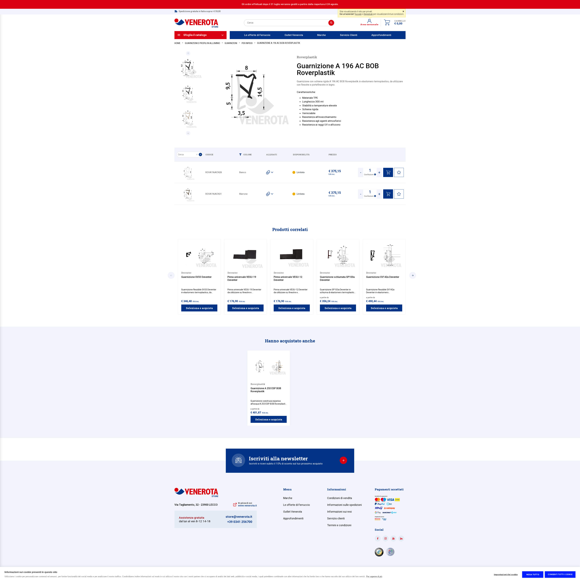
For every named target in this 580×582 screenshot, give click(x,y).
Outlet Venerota (294, 35)
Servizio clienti (336, 518)
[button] (370, 23)
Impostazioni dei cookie (506, 574)
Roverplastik (307, 57)
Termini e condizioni (339, 525)
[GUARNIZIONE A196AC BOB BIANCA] (188, 172)
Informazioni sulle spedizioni (344, 504)
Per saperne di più (374, 576)
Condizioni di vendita (339, 498)
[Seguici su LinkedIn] (401, 538)
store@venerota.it (239, 516)
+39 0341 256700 (239, 521)
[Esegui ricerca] (331, 23)
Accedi (358, 14)
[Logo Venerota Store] (196, 496)
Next (188, 133)
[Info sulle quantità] (375, 174)
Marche (321, 35)
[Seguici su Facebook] (378, 538)
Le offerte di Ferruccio (257, 35)
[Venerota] (196, 21)
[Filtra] (241, 154)
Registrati (368, 14)
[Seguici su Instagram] (385, 538)
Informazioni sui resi (339, 511)
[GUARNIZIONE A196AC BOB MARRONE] (188, 193)
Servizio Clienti (348, 35)
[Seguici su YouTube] (393, 538)
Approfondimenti (381, 35)
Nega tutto (532, 574)
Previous (188, 53)
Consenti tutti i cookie (560, 574)
